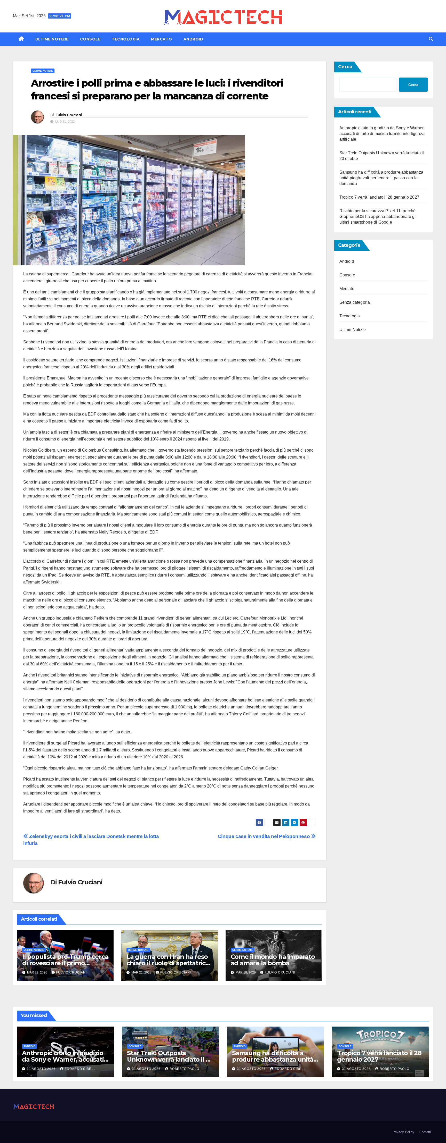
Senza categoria (354, 302)
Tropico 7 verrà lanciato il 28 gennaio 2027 (379, 197)
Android (193, 39)
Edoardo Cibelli (81, 1069)
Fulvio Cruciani (68, 115)
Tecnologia (126, 39)
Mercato (161, 39)
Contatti (425, 1132)
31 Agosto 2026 (42, 1069)
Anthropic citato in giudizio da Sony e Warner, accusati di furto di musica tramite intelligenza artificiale (382, 133)
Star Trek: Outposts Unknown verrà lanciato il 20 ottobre (170, 1059)
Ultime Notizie (52, 39)
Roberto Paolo (184, 1069)
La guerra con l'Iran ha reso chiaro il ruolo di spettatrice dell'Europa (167, 963)
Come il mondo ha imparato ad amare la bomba (273, 960)
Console (90, 39)
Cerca (345, 67)
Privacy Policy (403, 1132)
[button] (431, 39)
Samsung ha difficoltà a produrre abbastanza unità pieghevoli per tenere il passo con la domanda (381, 178)
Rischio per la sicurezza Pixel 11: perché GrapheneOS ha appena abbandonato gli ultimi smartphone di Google (378, 216)
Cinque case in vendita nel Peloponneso (264, 836)
